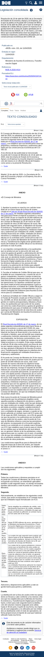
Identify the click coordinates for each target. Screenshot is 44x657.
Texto (11, 110)
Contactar (6, 639)
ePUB (30, 95)
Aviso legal (37, 639)
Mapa (30, 639)
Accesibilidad (15, 640)
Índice (17, 110)
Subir (6, 166)
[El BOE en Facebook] (22, 649)
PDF (17, 95)
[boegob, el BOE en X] (16, 649)
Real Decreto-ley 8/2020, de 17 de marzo (19, 324)
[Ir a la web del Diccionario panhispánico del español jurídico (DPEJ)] (11, 104)
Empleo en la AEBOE (22, 643)
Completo (4, 110)
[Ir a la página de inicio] (6, 4)
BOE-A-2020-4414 (12, 70)
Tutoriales (33, 642)
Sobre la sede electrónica (19, 639)
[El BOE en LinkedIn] (28, 649)
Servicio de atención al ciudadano (24, 631)
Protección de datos (27, 640)
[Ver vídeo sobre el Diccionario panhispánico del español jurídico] (6, 104)
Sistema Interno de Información (17, 642)
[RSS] (10, 649)
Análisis (23, 110)
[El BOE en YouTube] (33, 649)
